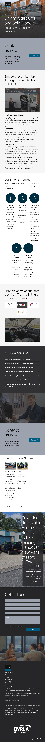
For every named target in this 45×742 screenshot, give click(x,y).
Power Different (10, 471)
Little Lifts (20, 471)
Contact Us (34, 55)
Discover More (9, 505)
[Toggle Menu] (39, 3)
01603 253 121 (10, 679)
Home (6, 14)
